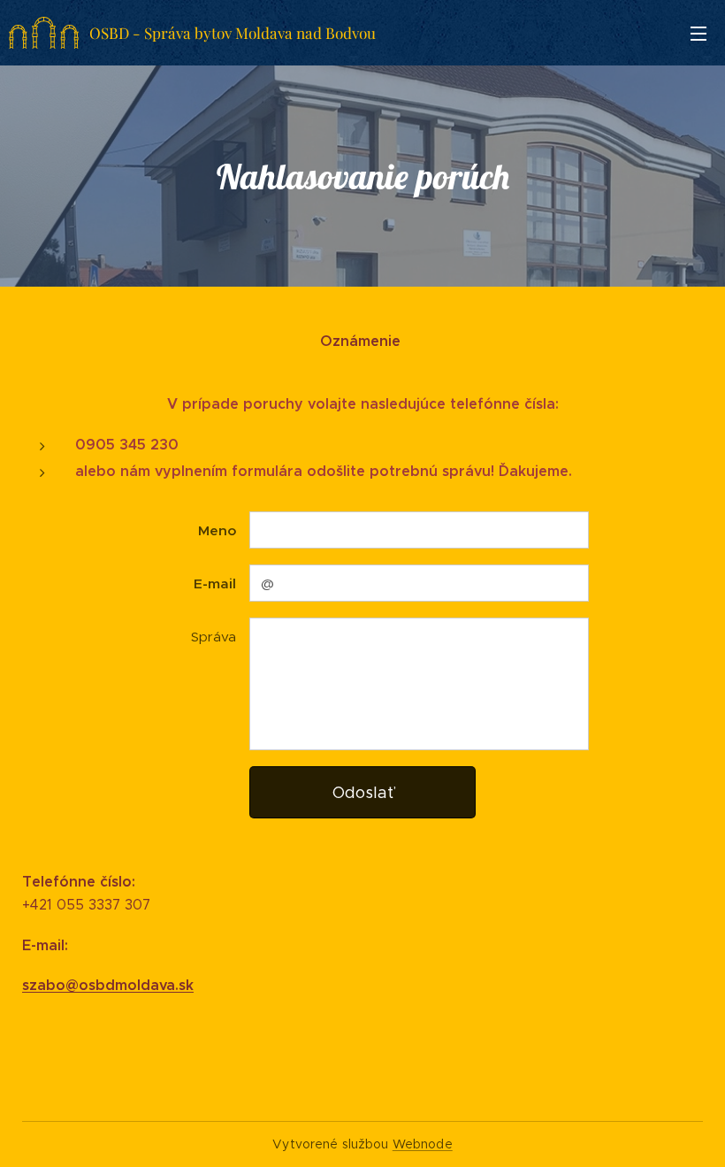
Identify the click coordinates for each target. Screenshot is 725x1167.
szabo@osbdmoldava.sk (108, 985)
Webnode (423, 1144)
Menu (698, 32)
